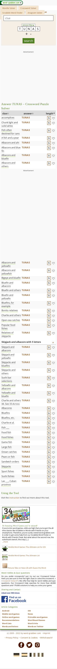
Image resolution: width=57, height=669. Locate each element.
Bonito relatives (10, 310)
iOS (29, 611)
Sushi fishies (8, 476)
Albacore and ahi (10, 142)
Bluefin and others (11, 290)
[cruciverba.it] (39, 654)
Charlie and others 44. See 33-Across (11, 402)
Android (5, 611)
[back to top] (53, 342)
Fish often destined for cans (11, 132)
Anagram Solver (35, 12)
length (49, 113)
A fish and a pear (10, 137)
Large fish (7, 447)
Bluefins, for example (8, 304)
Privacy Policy (12, 637)
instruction (14, 497)
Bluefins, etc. (8, 417)
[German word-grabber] (15, 654)
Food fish (6, 432)
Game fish (7, 442)
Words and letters (10, 626)
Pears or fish (8, 456)
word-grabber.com (32, 633)
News (30, 614)
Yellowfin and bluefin (8, 394)
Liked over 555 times (10, 593)
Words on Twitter (35, 626)
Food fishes (7, 437)
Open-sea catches (11, 320)
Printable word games (37, 617)
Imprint (46, 633)
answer (28, 113)
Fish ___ (5, 427)
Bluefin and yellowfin (7, 297)
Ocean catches (9, 451)
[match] (53, 118)
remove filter (28, 25)
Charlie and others (11, 315)
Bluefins (6, 412)
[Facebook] (20, 645)
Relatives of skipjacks (7, 334)
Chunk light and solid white (10, 124)
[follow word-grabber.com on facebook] (13, 599)
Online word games (10, 617)
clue (4, 113)
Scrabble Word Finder (12, 12)
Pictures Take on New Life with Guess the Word (27, 568)
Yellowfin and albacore (8, 387)
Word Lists (6, 623)
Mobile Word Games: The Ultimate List (24, 555)
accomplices (8, 117)
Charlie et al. (8, 422)
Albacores (7, 408)
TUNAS (26, 117)
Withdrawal (45, 637)
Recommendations (10, 620)
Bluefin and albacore (7, 284)
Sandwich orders (10, 461)
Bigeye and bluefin (11, 277)
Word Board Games (36, 620)
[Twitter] (28, 645)
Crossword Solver (28, 8)
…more (5, 542)
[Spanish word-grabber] (23, 654)
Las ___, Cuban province (9, 483)
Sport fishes (8, 471)
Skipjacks (6, 466)
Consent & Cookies (29, 637)
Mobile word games (10, 614)
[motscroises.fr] (31, 654)
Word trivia (33, 623)
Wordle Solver (8, 8)
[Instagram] (36, 645)
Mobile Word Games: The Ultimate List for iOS (27, 547)
